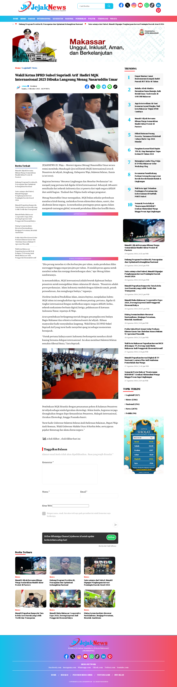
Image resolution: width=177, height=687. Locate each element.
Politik (91, 19)
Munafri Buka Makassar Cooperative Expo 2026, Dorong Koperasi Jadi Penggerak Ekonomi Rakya (143, 302)
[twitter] (128, 7)
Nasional (69, 19)
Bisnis (23, 19)
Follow (111, 537)
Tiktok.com (98, 667)
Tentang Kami (103, 675)
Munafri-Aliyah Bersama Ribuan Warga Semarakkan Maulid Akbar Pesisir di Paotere (146, 122)
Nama (46, 491)
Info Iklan (119, 675)
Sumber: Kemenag (144, 472)
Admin (24, 86)
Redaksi (64, 675)
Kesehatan (58, 19)
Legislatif (26, 68)
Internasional (44, 19)
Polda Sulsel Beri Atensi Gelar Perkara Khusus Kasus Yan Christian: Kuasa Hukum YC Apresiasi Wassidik (143, 331)
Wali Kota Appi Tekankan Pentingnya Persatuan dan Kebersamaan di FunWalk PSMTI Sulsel (146, 192)
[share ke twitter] (93, 88)
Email (83, 491)
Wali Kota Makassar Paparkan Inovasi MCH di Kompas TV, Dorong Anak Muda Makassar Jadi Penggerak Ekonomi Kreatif (144, 346)
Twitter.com (110, 667)
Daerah (31, 19)
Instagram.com (69, 667)
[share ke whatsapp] (99, 88)
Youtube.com (122, 667)
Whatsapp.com (84, 667)
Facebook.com (55, 667)
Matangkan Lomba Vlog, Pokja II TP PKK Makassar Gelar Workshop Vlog (147, 164)
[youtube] (141, 7)
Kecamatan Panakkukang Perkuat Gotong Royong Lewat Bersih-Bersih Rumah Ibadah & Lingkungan (148, 177)
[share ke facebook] (87, 88)
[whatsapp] (146, 7)
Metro (132, 399)
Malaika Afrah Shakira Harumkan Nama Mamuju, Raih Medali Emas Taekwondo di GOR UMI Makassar (148, 92)
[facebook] (122, 7)
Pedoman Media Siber (82, 675)
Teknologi (103, 19)
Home (15, 19)
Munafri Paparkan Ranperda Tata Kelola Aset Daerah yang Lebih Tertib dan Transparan (143, 288)
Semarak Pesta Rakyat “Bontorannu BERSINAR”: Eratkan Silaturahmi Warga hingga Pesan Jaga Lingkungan (148, 207)
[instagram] (134, 7)
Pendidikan (81, 19)
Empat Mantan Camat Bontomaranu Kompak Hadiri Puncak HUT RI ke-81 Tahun (147, 79)
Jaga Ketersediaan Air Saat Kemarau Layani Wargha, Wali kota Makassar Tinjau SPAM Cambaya (147, 107)
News (34, 68)
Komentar (48, 462)
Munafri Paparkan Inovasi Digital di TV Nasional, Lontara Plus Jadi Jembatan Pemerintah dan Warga (142, 360)
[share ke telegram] (104, 88)
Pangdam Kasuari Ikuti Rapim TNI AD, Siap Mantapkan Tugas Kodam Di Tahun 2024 (148, 151)
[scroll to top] (169, 682)
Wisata (113, 19)
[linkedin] (159, 7)
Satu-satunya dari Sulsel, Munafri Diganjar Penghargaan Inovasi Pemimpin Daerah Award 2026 (110, 24)
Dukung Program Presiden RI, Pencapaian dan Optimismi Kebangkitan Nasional (35, 24)
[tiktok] (152, 7)
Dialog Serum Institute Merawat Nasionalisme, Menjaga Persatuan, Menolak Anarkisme (140, 317)
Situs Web (47, 505)
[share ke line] (110, 88)
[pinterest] (159, 12)
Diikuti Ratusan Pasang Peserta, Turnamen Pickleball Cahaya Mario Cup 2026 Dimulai (148, 137)
